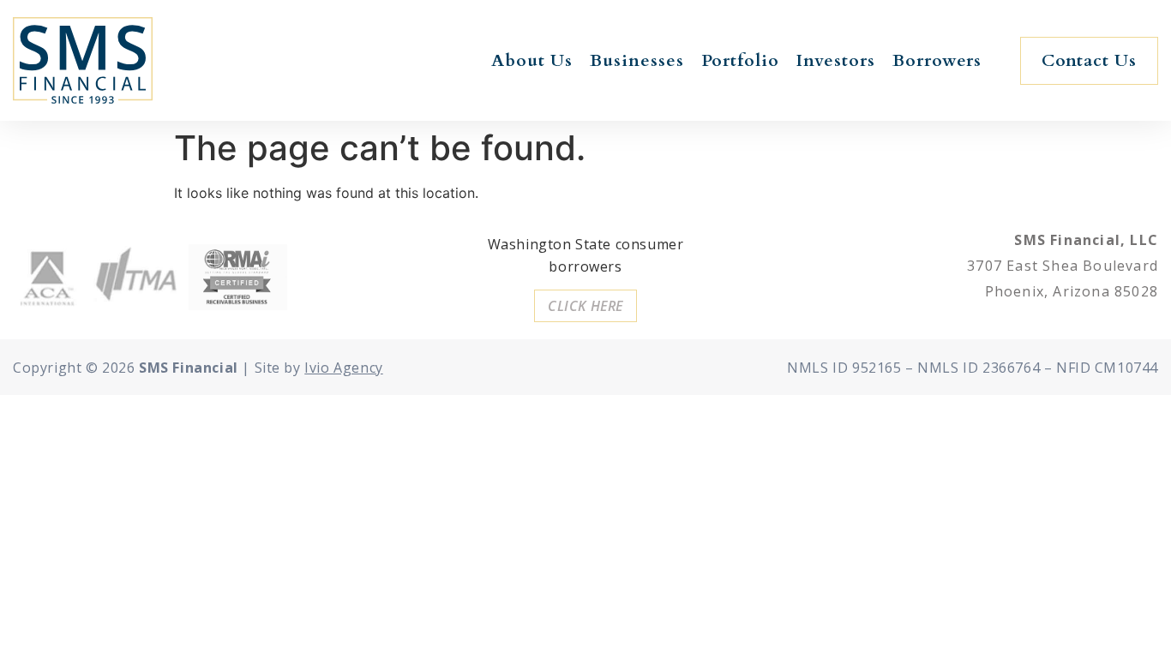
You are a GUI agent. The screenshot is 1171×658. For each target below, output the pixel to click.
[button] (1089, 61)
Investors (835, 60)
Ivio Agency (343, 367)
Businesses (637, 60)
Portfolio (740, 60)
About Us (532, 60)
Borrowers (937, 60)
